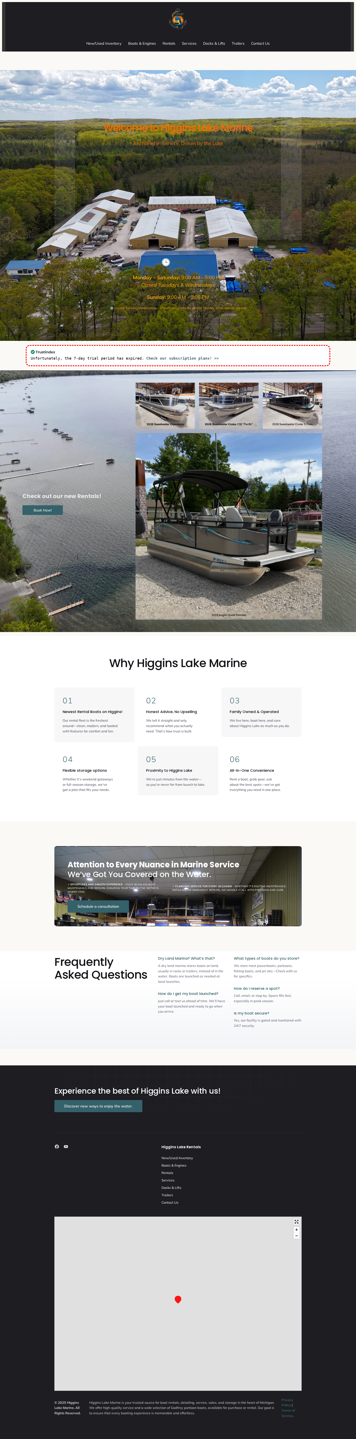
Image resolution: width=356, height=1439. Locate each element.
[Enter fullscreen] (297, 1222)
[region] (178, 1304)
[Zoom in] (297, 1230)
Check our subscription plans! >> (182, 358)
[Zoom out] (297, 1236)
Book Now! (43, 510)
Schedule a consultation (98, 906)
